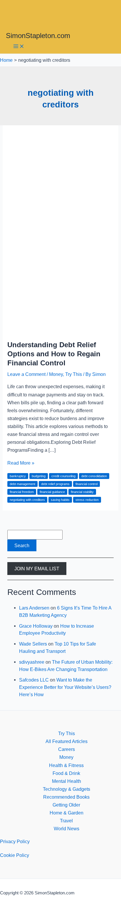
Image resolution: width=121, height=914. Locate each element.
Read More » (20, 462)
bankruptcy (18, 476)
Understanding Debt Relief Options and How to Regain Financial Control (53, 354)
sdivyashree (31, 662)
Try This (73, 374)
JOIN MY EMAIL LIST (36, 568)
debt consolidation (94, 476)
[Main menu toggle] (19, 47)
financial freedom (22, 492)
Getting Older (66, 804)
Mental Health (66, 781)
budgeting (39, 476)
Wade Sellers (33, 643)
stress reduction (87, 499)
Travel (66, 820)
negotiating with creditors (27, 499)
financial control (86, 484)
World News (66, 828)
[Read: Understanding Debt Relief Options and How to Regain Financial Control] (60, 330)
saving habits (60, 499)
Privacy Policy (15, 841)
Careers (66, 749)
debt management (22, 484)
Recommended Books (66, 797)
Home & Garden (66, 812)
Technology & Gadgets (66, 789)
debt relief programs (55, 484)
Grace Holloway (36, 626)
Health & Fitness (66, 765)
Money (56, 374)
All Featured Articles (67, 741)
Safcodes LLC (34, 679)
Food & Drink (66, 773)
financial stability (82, 492)
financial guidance (52, 492)
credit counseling (63, 476)
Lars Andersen (34, 607)
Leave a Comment (26, 374)
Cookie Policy (14, 855)
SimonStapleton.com (38, 36)
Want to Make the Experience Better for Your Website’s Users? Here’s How (65, 687)
